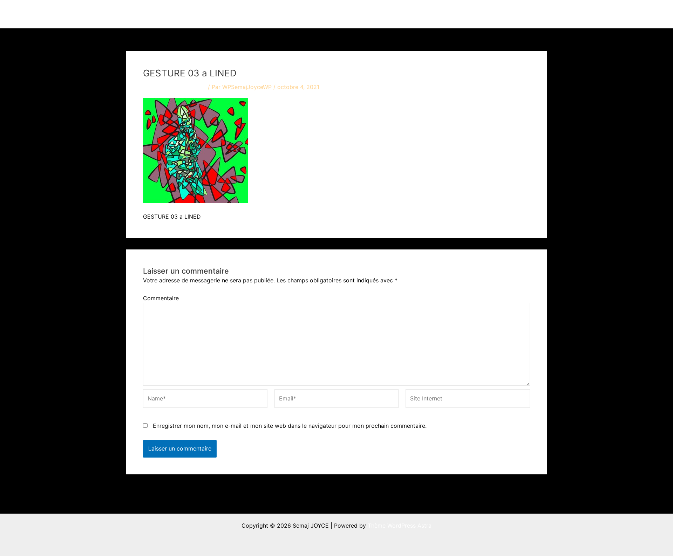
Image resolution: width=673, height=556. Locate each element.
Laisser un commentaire (174, 86)
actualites (421, 14)
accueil (349, 14)
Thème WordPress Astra (399, 525)
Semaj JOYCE (165, 14)
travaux (380, 14)
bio (456, 14)
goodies (489, 14)
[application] (393, 14)
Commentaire (161, 298)
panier (526, 14)
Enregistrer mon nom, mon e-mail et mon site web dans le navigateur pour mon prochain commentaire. (290, 425)
